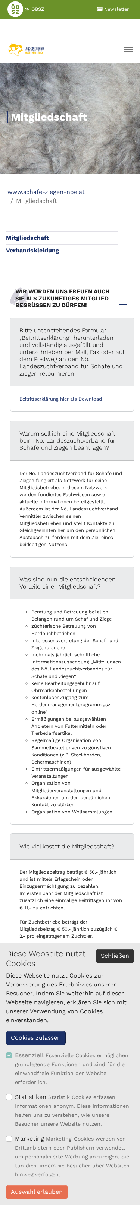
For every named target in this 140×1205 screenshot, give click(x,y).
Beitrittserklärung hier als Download (60, 399)
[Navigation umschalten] (128, 49)
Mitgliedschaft (27, 237)
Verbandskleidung (32, 250)
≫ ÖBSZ (33, 9)
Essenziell (29, 1055)
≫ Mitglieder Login (68, 27)
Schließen (115, 955)
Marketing (29, 1138)
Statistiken (30, 1096)
